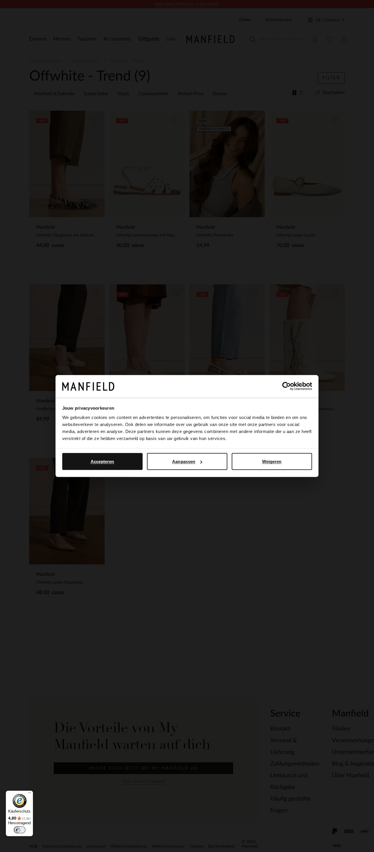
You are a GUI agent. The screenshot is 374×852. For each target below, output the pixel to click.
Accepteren (102, 461)
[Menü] (29, 794)
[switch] (19, 829)
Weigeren (272, 461)
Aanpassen (183, 461)
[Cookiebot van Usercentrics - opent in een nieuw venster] (286, 386)
